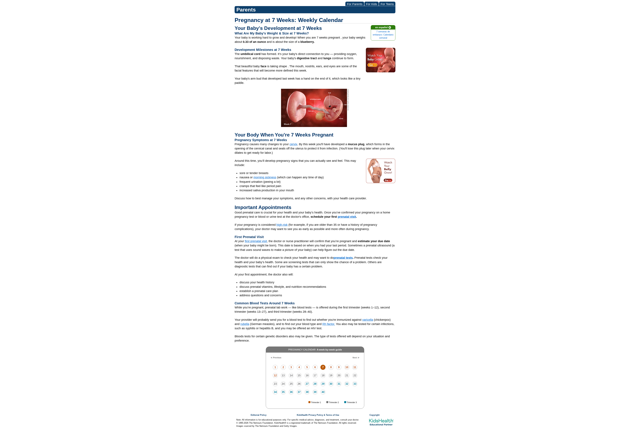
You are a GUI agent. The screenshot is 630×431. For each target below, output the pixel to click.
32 (346, 383)
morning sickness (264, 177)
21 (346, 375)
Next (355, 358)
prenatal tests (343, 257)
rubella (244, 324)
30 (330, 383)
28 (315, 383)
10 (346, 367)
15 (299, 375)
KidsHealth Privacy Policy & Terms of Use (318, 415)
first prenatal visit (256, 241)
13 (283, 375)
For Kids (371, 4)
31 (338, 383)
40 (323, 392)
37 (299, 392)
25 (291, 383)
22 (354, 375)
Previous (277, 358)
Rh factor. (328, 324)
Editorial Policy (258, 415)
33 (354, 383)
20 (338, 375)
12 (275, 375)
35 (283, 392)
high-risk (282, 224)
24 (283, 383)
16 (307, 375)
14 (291, 375)
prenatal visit (347, 216)
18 (323, 375)
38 (307, 392)
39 (315, 392)
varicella (367, 319)
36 (291, 392)
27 (307, 383)
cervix (293, 144)
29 (323, 383)
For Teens (387, 4)
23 (275, 383)
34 (275, 392)
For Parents (354, 4)
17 (315, 375)
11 (354, 367)
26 (299, 383)
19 (330, 375)
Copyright (374, 415)
